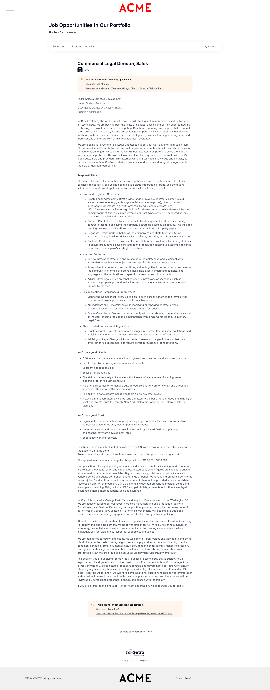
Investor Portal (183, 678)
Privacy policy (128, 660)
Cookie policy (143, 660)
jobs (60, 46)
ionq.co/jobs (85, 480)
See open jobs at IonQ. (97, 84)
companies (83, 46)
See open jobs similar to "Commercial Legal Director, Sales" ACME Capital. (124, 88)
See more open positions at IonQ (135, 631)
